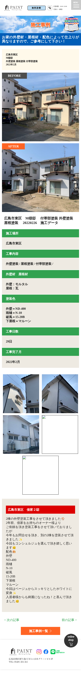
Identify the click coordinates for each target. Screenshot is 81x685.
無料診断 (36, 8)
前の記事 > (69, 620)
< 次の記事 (11, 620)
